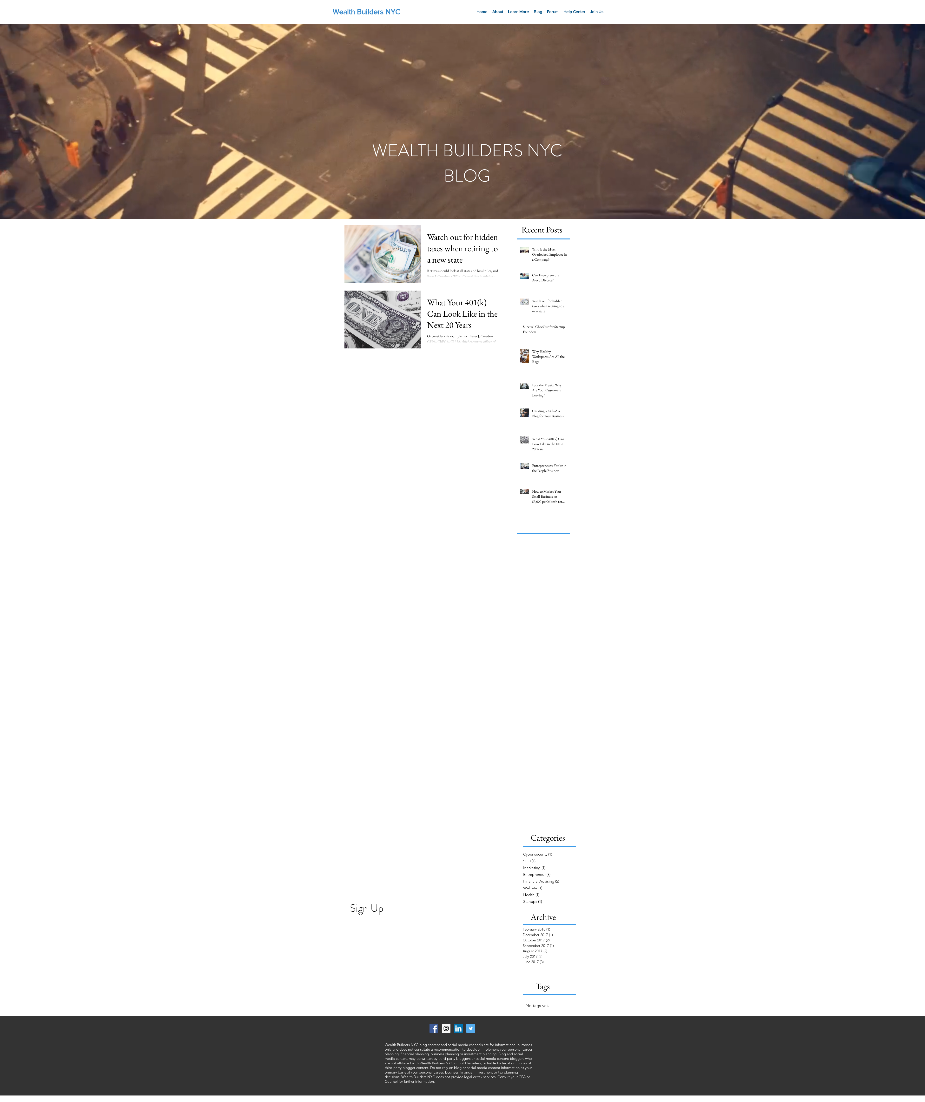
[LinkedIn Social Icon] (458, 1028)
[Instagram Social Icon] (446, 1028)
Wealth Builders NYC (366, 11)
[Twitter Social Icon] (470, 1028)
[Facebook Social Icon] (433, 1028)
